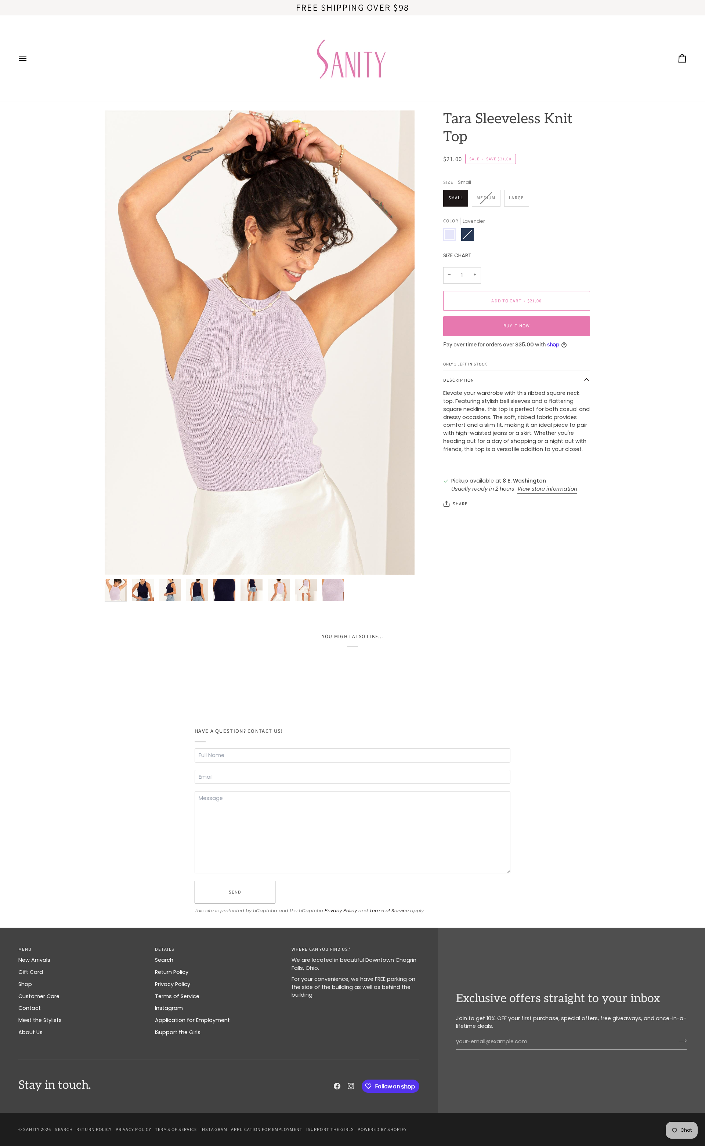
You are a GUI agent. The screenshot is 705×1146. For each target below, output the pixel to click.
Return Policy (171, 972)
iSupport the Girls (177, 1032)
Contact (29, 1008)
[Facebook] (337, 1086)
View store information (547, 488)
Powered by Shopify (382, 1129)
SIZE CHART (457, 255)
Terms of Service (389, 910)
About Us (30, 1032)
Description (458, 380)
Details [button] (164, 949)
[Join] (681, 1041)
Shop (25, 984)
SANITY (31, 1129)
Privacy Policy (341, 910)
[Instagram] (351, 1086)
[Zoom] (260, 342)
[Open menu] (29, 58)
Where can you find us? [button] (321, 949)
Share (460, 504)
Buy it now (516, 326)
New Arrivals (34, 960)
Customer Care (38, 996)
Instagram (169, 1008)
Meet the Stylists (40, 1020)
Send (235, 892)
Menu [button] (25, 949)
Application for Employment (192, 1020)
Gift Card (30, 972)
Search (164, 960)
